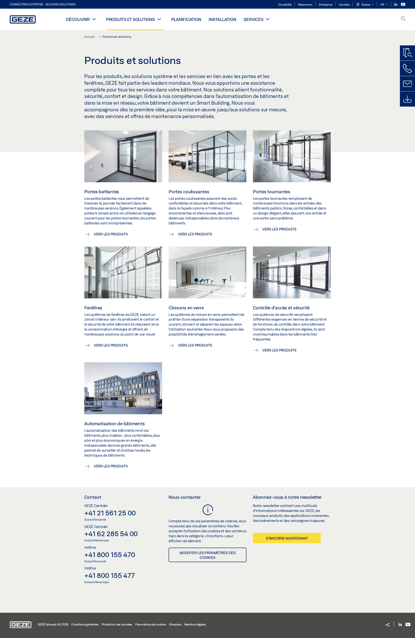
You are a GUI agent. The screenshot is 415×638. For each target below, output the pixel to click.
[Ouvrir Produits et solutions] (159, 19)
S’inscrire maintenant (287, 538)
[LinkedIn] (396, 4)
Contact (92, 497)
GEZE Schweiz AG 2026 (53, 624)
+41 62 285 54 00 (111, 533)
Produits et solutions (130, 19)
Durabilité (284, 4)
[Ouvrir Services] (267, 19)
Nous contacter (185, 497)
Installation (222, 19)
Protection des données (117, 624)
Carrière (344, 4)
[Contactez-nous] (407, 68)
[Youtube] (403, 4)
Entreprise (325, 4)
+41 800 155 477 (109, 575)
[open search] (403, 19)
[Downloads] (407, 99)
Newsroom (305, 4)
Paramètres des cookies (150, 624)
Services (253, 19)
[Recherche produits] (407, 53)
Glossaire (175, 624)
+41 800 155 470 (109, 554)
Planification (186, 19)
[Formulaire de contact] (407, 83)
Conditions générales (85, 624)
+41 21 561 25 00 (110, 513)
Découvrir (78, 19)
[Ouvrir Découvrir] (94, 19)
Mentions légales (195, 624)
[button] (365, 4)
